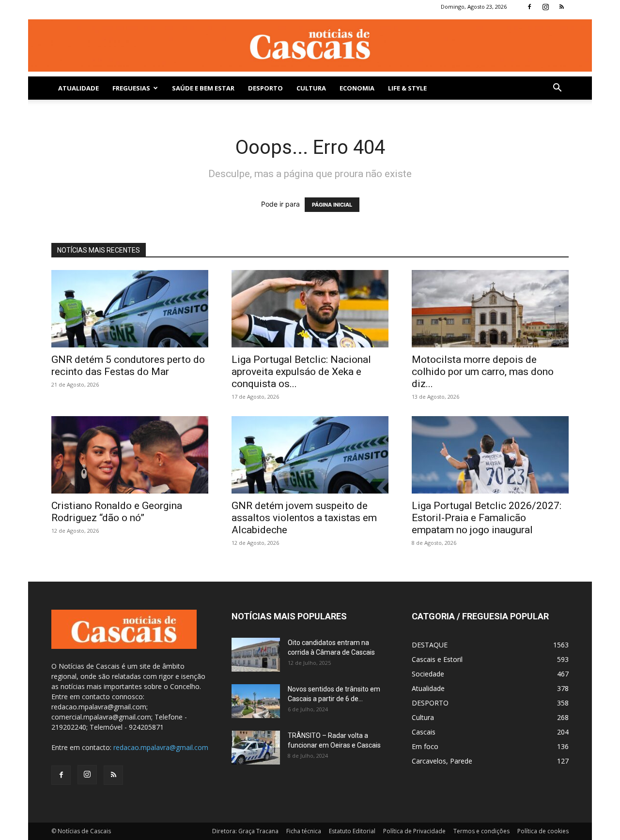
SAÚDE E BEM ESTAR (203, 88)
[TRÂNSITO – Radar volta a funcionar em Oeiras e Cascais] (256, 748)
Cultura (311, 88)
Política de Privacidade (414, 831)
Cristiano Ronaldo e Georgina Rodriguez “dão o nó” (116, 512)
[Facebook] (529, 7)
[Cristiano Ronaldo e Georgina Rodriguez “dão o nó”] (129, 455)
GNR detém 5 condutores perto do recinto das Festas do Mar (128, 365)
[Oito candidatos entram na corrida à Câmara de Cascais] (256, 655)
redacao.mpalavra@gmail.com (160, 747)
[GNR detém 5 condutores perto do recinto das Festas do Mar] (129, 308)
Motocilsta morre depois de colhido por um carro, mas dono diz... (483, 372)
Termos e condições (481, 831)
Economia (357, 88)
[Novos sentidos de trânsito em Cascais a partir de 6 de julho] (256, 701)
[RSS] (561, 7)
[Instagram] (545, 7)
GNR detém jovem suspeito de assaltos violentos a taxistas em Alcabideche (304, 518)
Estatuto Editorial (352, 831)
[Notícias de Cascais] (310, 45)
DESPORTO (265, 88)
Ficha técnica (303, 831)
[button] (557, 88)
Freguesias (131, 88)
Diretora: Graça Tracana (245, 831)
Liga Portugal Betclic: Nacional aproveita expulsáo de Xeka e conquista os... (301, 372)
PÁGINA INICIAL (332, 204)
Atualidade (78, 88)
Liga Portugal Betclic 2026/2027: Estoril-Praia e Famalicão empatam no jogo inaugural (486, 518)
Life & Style (407, 88)
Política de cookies (543, 831)
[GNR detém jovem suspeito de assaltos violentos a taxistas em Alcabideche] (310, 455)
